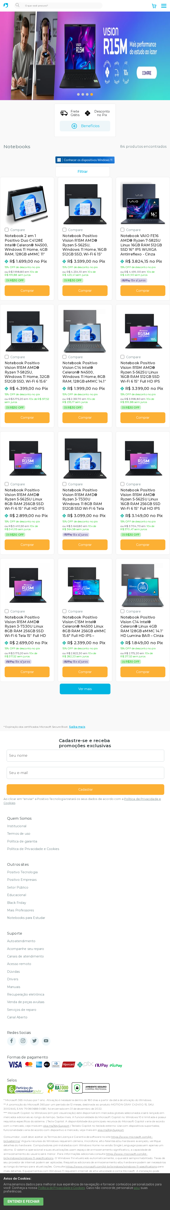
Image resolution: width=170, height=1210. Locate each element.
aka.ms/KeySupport (56, 1125)
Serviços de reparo (21, 1010)
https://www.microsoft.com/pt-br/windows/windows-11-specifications (111, 1166)
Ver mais (85, 689)
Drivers (12, 979)
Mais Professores (20, 910)
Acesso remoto (19, 964)
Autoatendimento (21, 941)
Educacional (16, 895)
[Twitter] (34, 1041)
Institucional (16, 826)
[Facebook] (11, 1041)
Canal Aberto (17, 1017)
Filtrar (82, 171)
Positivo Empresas (22, 880)
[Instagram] (23, 1041)
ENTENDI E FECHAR (23, 1201)
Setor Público (17, 887)
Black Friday (16, 903)
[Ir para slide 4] (91, 94)
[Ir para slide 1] (78, 94)
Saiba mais (77, 726)
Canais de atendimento (25, 956)
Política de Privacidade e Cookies (33, 849)
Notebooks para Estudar (26, 918)
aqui (137, 1188)
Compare (17, 230)
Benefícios (90, 126)
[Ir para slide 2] (82, 94)
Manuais (13, 987)
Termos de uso (18, 834)
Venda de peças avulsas (25, 1002)
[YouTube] (46, 1041)
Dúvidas (13, 972)
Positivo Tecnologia (22, 872)
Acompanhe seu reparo (25, 949)
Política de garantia (22, 841)
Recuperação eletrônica (25, 994)
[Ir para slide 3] (87, 94)
